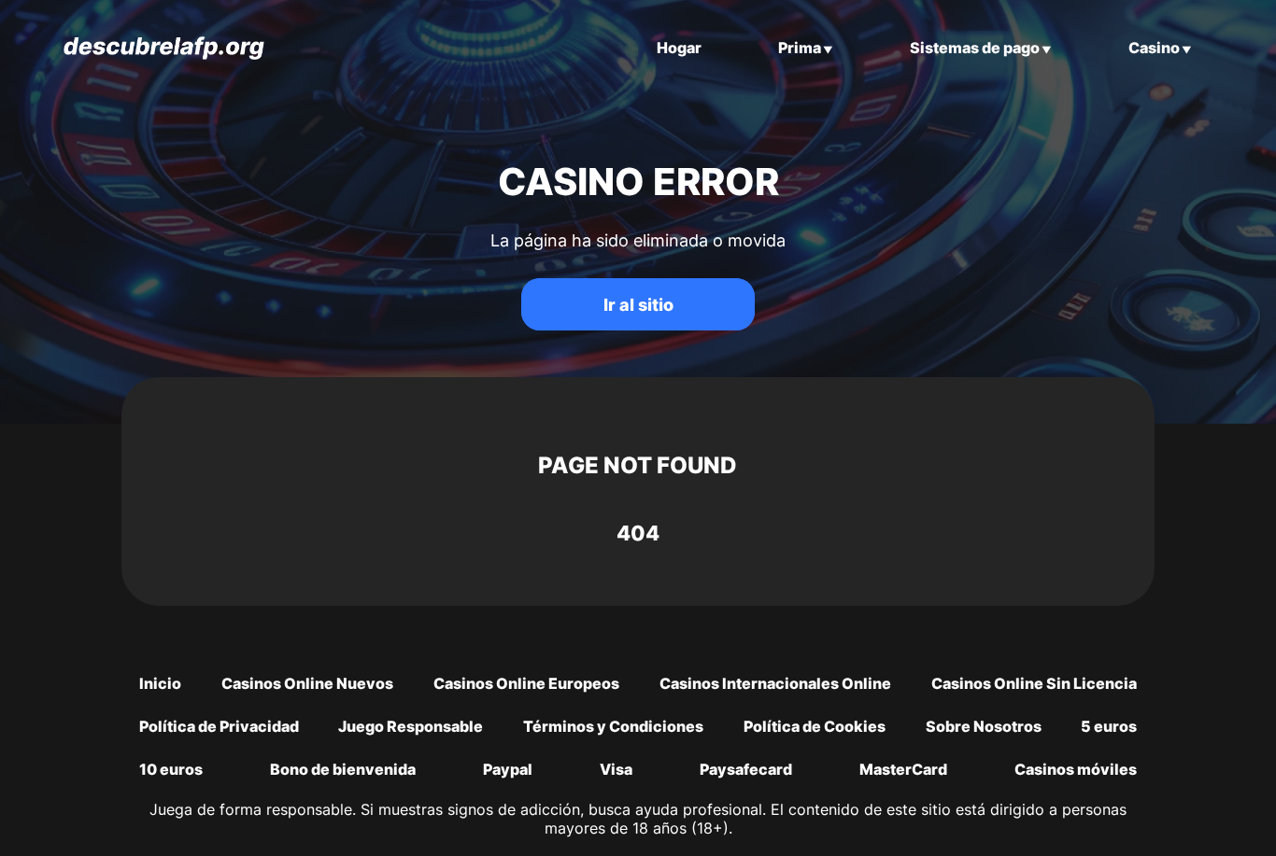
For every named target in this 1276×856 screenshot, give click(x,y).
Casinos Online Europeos (526, 683)
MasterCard (903, 769)
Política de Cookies (815, 726)
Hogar (679, 47)
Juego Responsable (410, 726)
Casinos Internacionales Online (775, 683)
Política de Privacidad (219, 726)
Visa (616, 769)
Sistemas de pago (975, 47)
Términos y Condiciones (613, 726)
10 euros (171, 769)
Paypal (507, 769)
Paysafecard (746, 769)
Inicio (160, 683)
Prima (799, 47)
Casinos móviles (1075, 769)
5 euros (1109, 726)
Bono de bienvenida (343, 769)
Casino (1154, 47)
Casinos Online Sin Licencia (1034, 683)
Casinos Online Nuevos (307, 683)
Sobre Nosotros (984, 726)
